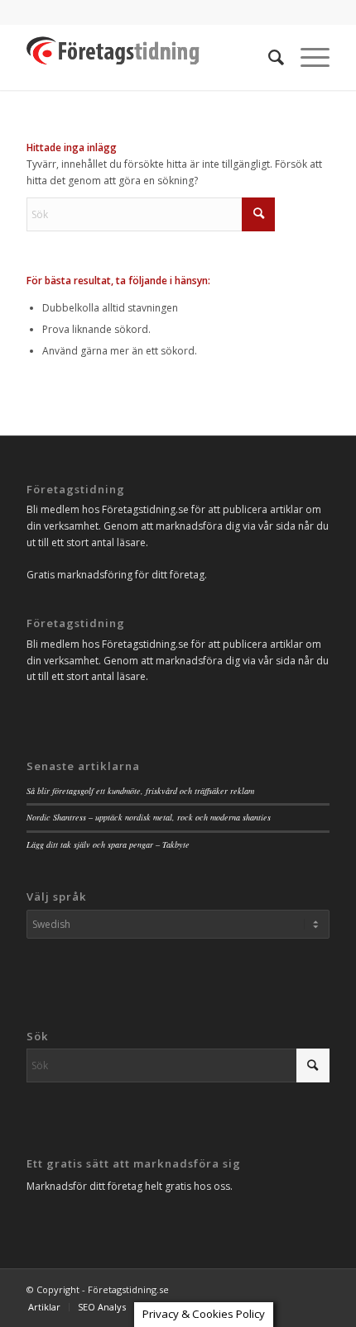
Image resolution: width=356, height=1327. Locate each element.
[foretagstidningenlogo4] (147, 57)
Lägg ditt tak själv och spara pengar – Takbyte (108, 844)
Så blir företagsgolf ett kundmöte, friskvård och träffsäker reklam (140, 791)
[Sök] (268, 57)
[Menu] (307, 57)
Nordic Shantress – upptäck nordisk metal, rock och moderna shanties (148, 817)
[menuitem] (268, 57)
